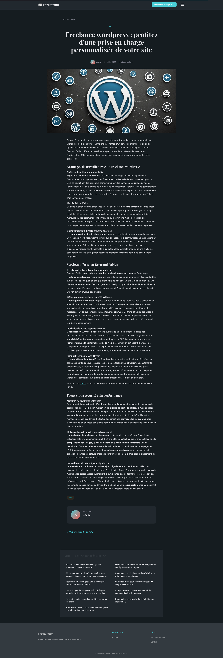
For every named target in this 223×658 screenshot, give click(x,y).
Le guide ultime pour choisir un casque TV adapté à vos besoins (134, 583)
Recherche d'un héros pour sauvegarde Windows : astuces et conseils (83, 565)
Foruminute (48, 5)
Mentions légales (158, 637)
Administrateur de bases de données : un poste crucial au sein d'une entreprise (87, 608)
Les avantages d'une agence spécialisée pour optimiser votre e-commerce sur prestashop (86, 591)
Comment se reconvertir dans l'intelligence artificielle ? (134, 600)
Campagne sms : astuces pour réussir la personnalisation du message (133, 591)
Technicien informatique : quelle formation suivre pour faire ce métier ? (85, 583)
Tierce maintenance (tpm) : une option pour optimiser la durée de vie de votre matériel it (86, 574)
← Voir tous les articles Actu (80, 532)
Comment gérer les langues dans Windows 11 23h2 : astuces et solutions (135, 574)
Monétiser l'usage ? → (164, 4)
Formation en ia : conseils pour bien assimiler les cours (86, 600)
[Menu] (182, 5)
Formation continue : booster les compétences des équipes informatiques (135, 565)
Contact (154, 642)
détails (83, 383)
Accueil (66, 19)
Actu (73, 19)
